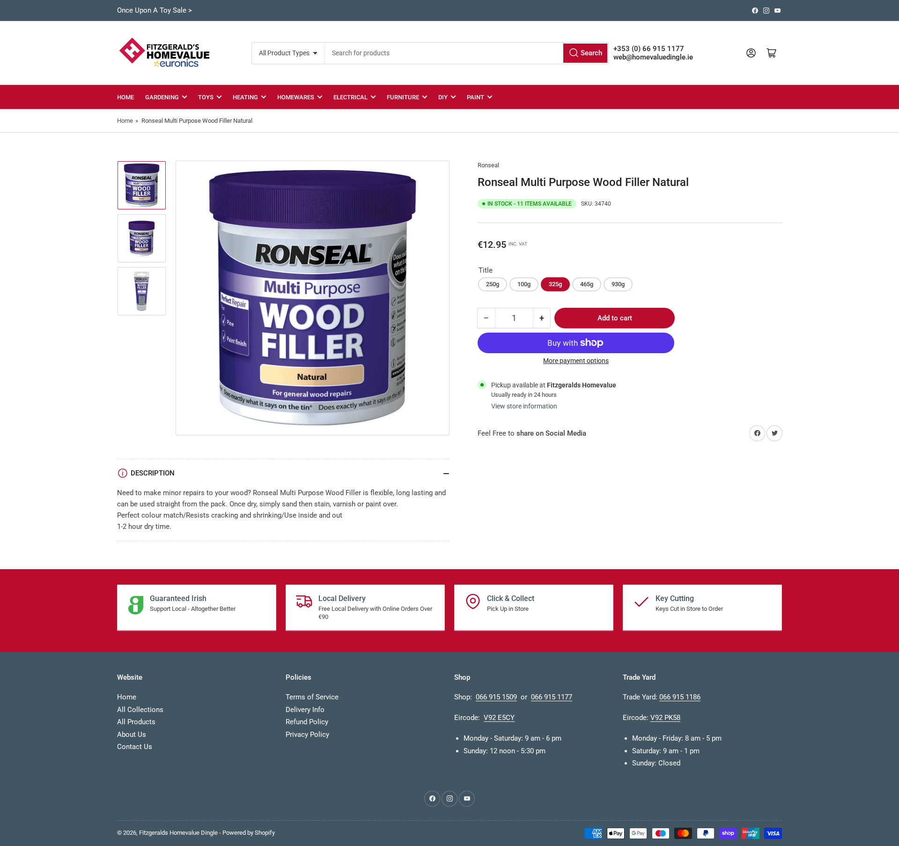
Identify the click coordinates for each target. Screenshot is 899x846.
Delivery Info (305, 709)
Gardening (162, 97)
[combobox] (466, 53)
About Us (131, 734)
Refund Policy (307, 722)
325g (555, 284)
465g (586, 284)
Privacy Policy (307, 734)
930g (618, 284)
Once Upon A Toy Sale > (154, 10)
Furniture (403, 97)
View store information (524, 406)
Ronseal (488, 165)
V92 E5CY (499, 717)
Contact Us (134, 746)
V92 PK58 (665, 717)
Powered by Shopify (248, 832)
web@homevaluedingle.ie (653, 57)
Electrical (350, 97)
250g (492, 284)
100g (524, 284)
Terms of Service (312, 697)
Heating (245, 97)
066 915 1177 (551, 697)
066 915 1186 (679, 697)
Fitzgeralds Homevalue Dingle (178, 832)
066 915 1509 (496, 697)
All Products (136, 722)
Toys (206, 97)
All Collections (140, 709)
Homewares (295, 97)
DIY (443, 97)
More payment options (576, 360)
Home (125, 97)
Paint (475, 97)
